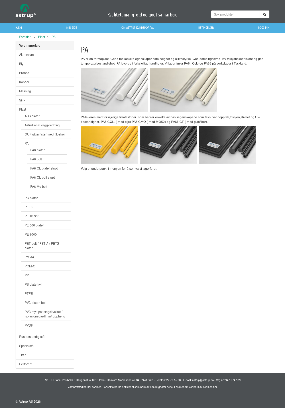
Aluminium (26, 54)
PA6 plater (37, 150)
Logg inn (263, 27)
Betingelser (206, 27)
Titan (22, 355)
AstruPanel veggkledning (42, 125)
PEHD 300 (32, 216)
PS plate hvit (33, 284)
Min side (71, 27)
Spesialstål (26, 345)
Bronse (24, 73)
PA (26, 143)
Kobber (24, 82)
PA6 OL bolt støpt (42, 177)
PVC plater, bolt (35, 302)
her (215, 387)
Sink (22, 100)
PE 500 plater (34, 225)
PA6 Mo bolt (38, 186)
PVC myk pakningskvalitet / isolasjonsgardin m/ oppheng (45, 313)
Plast (41, 36)
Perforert (25, 364)
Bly (21, 63)
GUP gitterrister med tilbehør (45, 134)
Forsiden (25, 36)
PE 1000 (31, 234)
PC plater (31, 198)
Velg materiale (29, 45)
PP (27, 275)
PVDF (29, 325)
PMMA (29, 257)
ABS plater (32, 116)
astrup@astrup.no (203, 380)
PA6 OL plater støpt (44, 168)
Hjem (19, 27)
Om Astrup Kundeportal (137, 27)
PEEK (29, 207)
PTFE (29, 293)
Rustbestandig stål (32, 336)
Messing (25, 91)
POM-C (30, 266)
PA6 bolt (36, 159)
